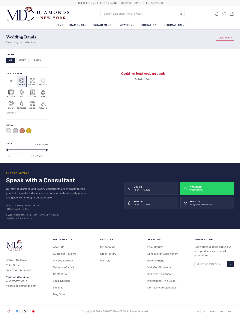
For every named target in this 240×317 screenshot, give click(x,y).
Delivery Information (65, 267)
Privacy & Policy (63, 260)
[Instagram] (8, 311)
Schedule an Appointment (162, 253)
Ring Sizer (59, 294)
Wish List (105, 260)
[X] (25, 311)
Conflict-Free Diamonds (162, 287)
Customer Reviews (64, 253)
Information (172, 25)
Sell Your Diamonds (159, 274)
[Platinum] (15, 130)
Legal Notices (61, 280)
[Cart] (232, 13)
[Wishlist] (224, 13)
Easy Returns (155, 247)
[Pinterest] (33, 311)
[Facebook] (17, 311)
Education (149, 25)
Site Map (58, 287)
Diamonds (76, 25)
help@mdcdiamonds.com (21, 286)
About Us (58, 247)
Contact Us (60, 274)
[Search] (180, 13)
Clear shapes (11, 113)
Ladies (37, 60)
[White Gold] (8, 130)
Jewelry (126, 25)
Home (59, 25)
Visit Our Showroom (159, 267)
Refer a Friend (155, 260)
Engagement (102, 25)
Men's (22, 60)
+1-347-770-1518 (16, 281)
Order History (108, 253)
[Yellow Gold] (29, 130)
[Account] (216, 13)
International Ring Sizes (161, 280)
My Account (107, 247)
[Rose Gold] (22, 130)
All (10, 60)
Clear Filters (225, 37)
